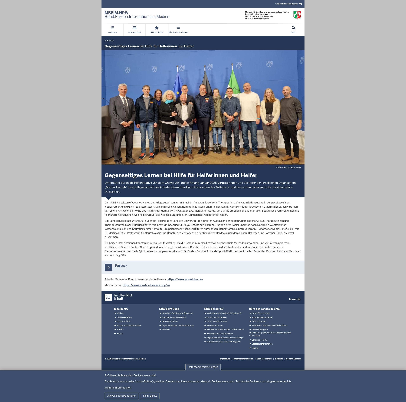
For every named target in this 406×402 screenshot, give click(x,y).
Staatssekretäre (124, 317)
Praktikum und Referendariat (219, 333)
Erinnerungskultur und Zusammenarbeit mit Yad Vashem (270, 334)
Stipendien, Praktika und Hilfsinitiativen (269, 325)
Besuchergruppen (259, 329)
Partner (255, 348)
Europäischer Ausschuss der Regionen (223, 341)
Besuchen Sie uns (169, 321)
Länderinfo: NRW (259, 340)
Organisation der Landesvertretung (177, 325)
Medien (120, 329)
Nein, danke (150, 395)
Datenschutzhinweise (243, 359)
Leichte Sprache (293, 359)
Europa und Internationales (128, 325)
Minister (120, 313)
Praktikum (166, 329)
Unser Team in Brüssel (216, 321)
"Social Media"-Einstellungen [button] (286, 4)
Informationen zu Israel (261, 317)
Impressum (225, 359)
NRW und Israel (258, 321)
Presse (119, 333)
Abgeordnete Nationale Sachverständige (224, 337)
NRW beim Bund (169, 309)
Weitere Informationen (118, 387)
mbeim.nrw (121, 309)
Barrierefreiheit (264, 359)
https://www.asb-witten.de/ (185, 279)
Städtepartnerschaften (262, 344)
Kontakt (279, 359)
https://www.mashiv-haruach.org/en (146, 285)
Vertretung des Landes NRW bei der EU (224, 313)
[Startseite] (273, 15)
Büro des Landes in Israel (264, 309)
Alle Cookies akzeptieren (121, 395)
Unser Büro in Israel (260, 313)
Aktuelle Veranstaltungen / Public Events (225, 329)
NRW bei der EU (214, 309)
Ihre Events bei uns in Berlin (174, 317)
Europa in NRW (123, 321)
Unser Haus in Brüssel (216, 317)
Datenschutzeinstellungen (203, 367)
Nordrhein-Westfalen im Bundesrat (177, 313)
